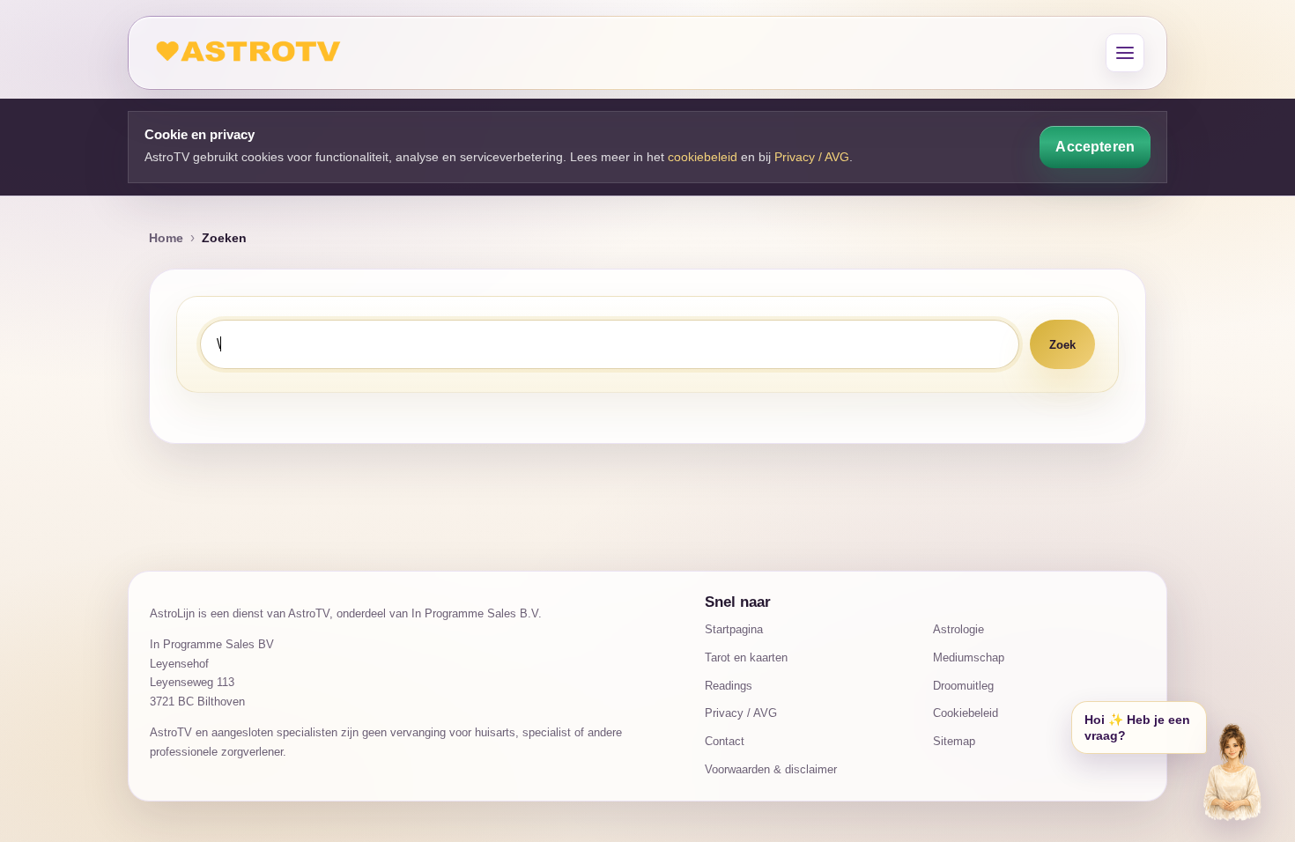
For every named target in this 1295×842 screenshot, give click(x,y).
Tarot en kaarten (746, 657)
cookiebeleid (702, 157)
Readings (728, 685)
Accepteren (1095, 146)
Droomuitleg (963, 685)
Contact (724, 741)
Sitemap (954, 741)
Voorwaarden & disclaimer (771, 769)
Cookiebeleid (965, 713)
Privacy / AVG (811, 157)
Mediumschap (968, 657)
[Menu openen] (1125, 52)
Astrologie (958, 629)
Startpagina (734, 629)
